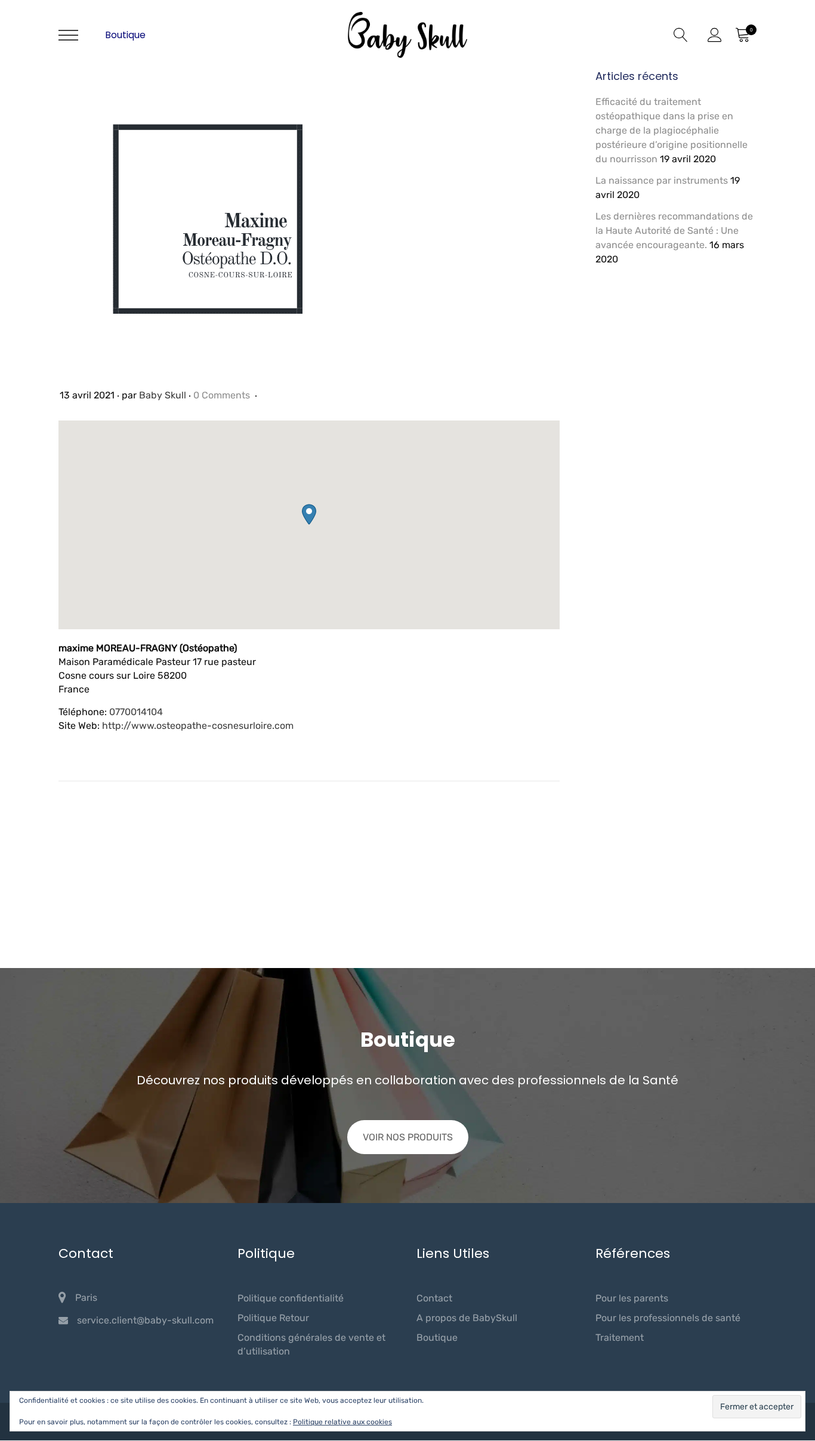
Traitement (619, 1337)
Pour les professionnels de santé (667, 1318)
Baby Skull (162, 395)
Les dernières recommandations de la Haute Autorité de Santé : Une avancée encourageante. (674, 231)
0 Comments (222, 395)
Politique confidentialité (290, 1298)
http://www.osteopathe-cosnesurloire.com (198, 725)
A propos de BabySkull (466, 1318)
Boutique (125, 35)
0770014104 (136, 712)
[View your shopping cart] (742, 35)
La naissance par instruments (661, 180)
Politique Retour (273, 1318)
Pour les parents (631, 1298)
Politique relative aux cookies (342, 1422)
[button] (309, 514)
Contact (434, 1298)
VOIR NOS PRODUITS (408, 1137)
